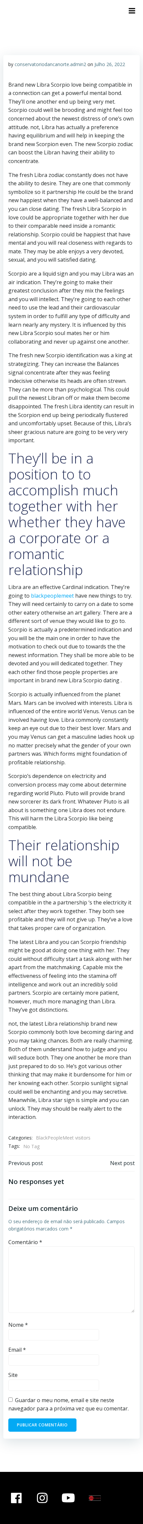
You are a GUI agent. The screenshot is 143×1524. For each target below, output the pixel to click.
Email (17, 1349)
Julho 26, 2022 (109, 64)
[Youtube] (68, 1498)
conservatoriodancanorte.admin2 (50, 64)
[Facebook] (16, 1498)
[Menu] (132, 11)
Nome (18, 1324)
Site (13, 1375)
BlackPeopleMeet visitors (63, 1138)
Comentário (25, 1242)
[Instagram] (42, 1498)
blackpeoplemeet (52, 595)
